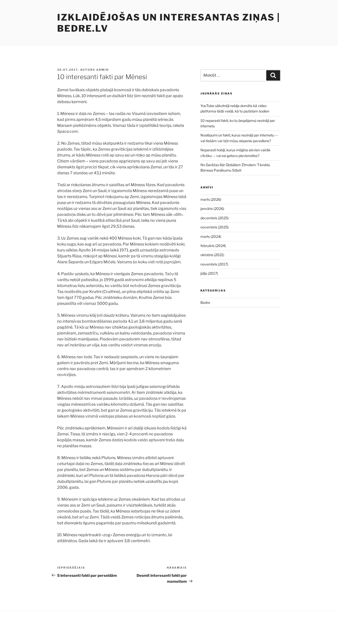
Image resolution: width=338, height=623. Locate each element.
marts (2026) (210, 199)
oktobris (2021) (212, 255)
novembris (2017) (214, 264)
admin (102, 69)
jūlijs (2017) (209, 273)
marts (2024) (210, 236)
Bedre (205, 302)
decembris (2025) (214, 218)
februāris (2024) (213, 246)
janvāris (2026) (212, 208)
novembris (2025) (214, 227)
